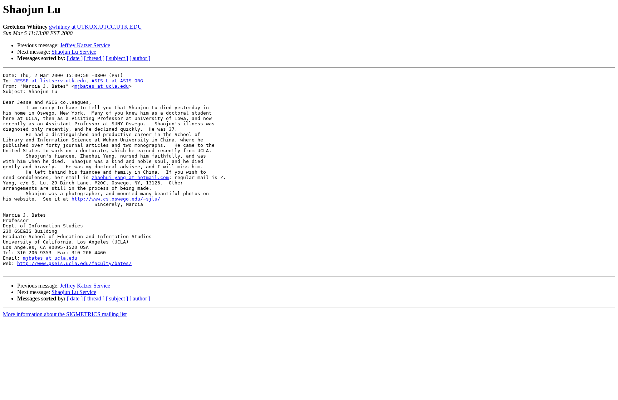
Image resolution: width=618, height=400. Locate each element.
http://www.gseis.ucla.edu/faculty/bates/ (74, 263)
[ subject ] (117, 58)
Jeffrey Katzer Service (85, 45)
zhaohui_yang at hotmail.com (130, 177)
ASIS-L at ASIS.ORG (117, 80)
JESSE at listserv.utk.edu (50, 80)
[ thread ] (94, 58)
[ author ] (139, 58)
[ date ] (75, 58)
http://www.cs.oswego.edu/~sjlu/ (116, 199)
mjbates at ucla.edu (101, 86)
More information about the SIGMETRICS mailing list (65, 314)
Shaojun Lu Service (74, 52)
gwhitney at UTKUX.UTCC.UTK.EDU (95, 27)
